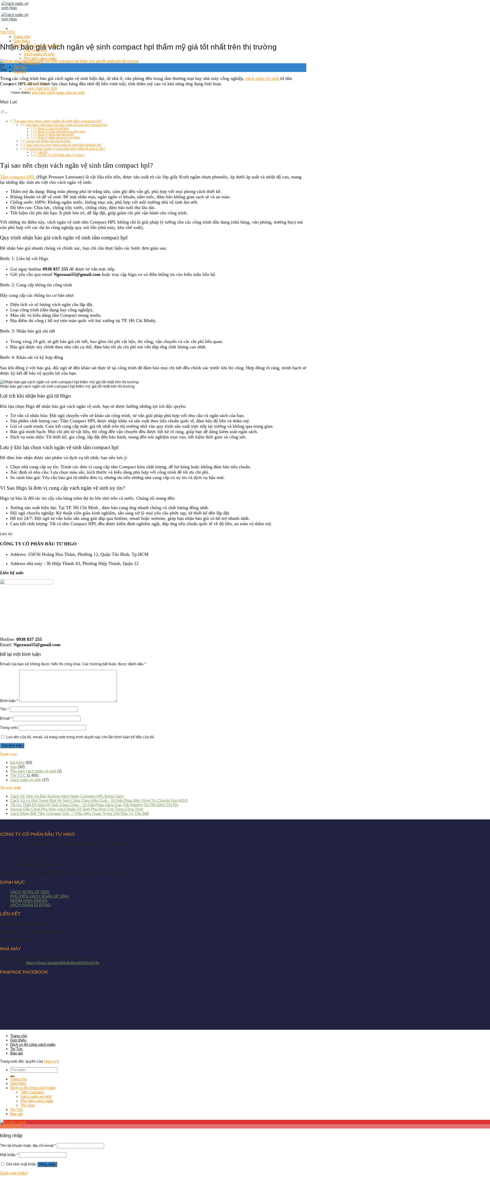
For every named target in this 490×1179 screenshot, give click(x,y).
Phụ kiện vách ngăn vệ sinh (33, 771)
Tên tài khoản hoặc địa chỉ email (28, 1145)
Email (6, 718)
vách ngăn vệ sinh (262, 78)
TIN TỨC (7, 32)
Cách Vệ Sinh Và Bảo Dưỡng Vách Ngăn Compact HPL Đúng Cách (67, 796)
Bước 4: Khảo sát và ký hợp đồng (59, 137)
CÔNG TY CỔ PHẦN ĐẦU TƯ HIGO (61, 155)
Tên (4, 709)
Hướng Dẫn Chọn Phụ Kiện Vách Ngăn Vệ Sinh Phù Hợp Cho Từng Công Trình (76, 809)
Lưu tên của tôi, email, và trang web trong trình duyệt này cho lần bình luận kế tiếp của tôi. (80, 737)
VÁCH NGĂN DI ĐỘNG (30, 905)
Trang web (8, 727)
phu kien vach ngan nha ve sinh (58, 92)
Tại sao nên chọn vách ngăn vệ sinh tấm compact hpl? (58, 121)
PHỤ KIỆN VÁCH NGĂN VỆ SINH (39, 896)
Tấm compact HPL (17, 176)
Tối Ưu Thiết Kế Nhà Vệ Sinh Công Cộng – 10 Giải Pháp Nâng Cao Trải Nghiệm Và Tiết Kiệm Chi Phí (94, 805)
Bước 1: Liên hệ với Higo (53, 128)
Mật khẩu (9, 1154)
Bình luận (9, 700)
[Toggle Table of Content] (4, 113)
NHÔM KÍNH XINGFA (28, 900)
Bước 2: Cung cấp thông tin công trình (61, 131)
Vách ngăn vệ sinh (25, 780)
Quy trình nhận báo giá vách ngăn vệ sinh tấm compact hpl (66, 125)
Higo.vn (50, 1061)
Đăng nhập (47, 1164)
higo (13, 767)
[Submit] (12, 1076)
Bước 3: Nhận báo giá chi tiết (56, 134)
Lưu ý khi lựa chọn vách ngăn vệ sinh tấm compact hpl (63, 145)
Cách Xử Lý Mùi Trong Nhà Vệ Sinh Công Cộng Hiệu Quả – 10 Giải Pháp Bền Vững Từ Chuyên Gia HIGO (99, 800)
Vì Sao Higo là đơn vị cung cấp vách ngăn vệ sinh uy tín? (65, 149)
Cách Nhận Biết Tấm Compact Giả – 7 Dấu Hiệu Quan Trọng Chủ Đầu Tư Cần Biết (79, 813)
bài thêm (17, 762)
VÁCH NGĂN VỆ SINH (30, 892)
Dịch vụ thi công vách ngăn (32, 1044)
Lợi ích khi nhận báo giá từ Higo (48, 141)
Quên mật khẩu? (14, 1173)
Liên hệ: (43, 152)
